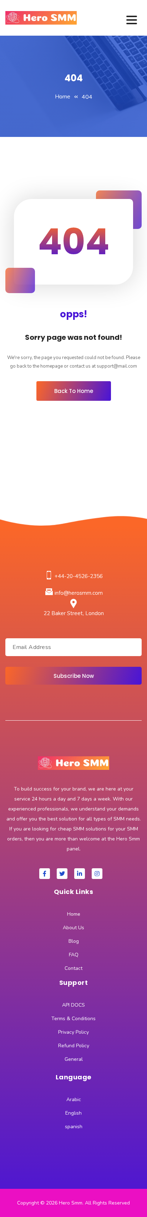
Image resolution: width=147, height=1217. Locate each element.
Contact (73, 968)
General (74, 1059)
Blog (74, 941)
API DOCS (73, 1005)
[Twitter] (62, 873)
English (73, 1113)
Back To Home (73, 391)
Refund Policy (73, 1045)
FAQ (73, 954)
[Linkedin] (79, 873)
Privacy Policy (73, 1032)
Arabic (73, 1099)
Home (62, 97)
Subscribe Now (74, 676)
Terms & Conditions (73, 1018)
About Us (73, 927)
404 (87, 97)
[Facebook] (44, 873)
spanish (73, 1126)
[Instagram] (97, 873)
